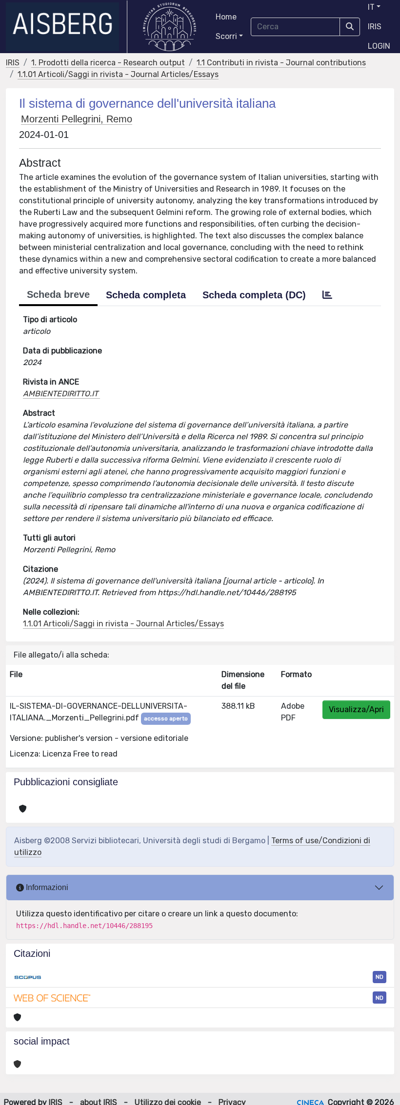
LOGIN (379, 46)
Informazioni (46, 887)
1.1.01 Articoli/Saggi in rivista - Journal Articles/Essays (118, 74)
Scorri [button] (226, 36)
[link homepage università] (169, 26)
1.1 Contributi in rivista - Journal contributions (281, 62)
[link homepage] (66, 26)
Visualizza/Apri (356, 709)
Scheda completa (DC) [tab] (254, 295)
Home (226, 16)
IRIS (374, 26)
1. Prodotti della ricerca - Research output (108, 62)
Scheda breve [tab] (58, 294)
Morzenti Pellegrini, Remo (76, 119)
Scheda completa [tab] (146, 295)
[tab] (327, 295)
